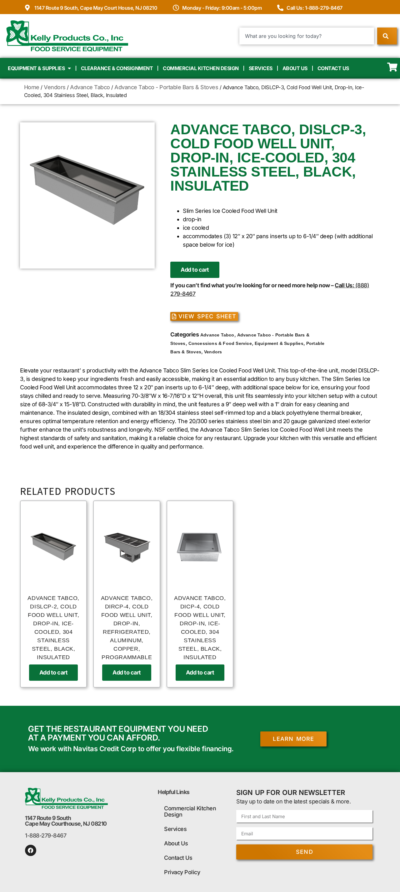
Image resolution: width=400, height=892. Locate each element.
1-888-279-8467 (45, 835)
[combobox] (306, 36)
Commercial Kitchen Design (201, 68)
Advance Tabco (90, 87)
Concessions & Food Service (220, 343)
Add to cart (195, 269)
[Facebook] (30, 850)
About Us (295, 68)
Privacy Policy (182, 872)
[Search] (387, 36)
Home (31, 87)
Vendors (55, 87)
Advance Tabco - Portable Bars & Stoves (166, 87)
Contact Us (333, 68)
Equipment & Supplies (36, 68)
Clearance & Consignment (117, 68)
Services (260, 68)
